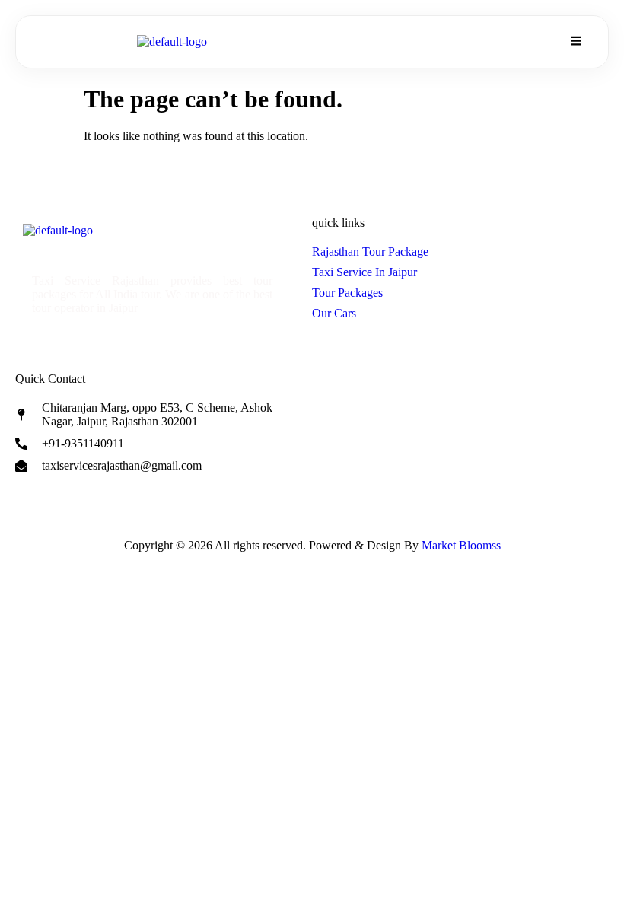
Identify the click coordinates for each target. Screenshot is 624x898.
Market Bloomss (461, 545)
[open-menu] (574, 42)
